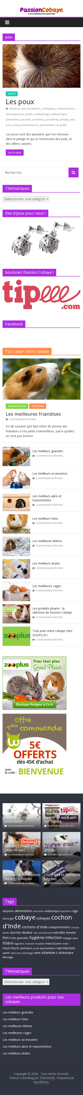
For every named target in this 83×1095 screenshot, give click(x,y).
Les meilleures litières (47, 541)
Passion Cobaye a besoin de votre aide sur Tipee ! (60, 817)
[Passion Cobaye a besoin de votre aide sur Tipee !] (61, 805)
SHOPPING (37, 406)
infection (53, 937)
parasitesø (51, 119)
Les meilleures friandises (33, 414)
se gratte (61, 125)
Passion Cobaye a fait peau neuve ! (21, 848)
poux (15, 125)
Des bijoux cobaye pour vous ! (18, 819)
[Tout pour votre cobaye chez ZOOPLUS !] (16, 629)
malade (29, 943)
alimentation (23, 911)
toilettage (27, 953)
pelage (64, 119)
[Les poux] (42, 46)
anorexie (38, 911)
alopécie (14, 108)
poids (36, 948)
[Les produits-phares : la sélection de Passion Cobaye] (16, 606)
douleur (27, 932)
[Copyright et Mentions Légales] (61, 863)
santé (6, 953)
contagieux (48, 108)
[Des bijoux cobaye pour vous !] (22, 805)
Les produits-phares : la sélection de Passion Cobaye (52, 610)
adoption (8, 911)
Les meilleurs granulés (47, 451)
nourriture (11, 948)
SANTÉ (12, 94)
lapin (75, 938)
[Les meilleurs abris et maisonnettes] (16, 494)
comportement (59, 927)
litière (8, 943)
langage (67, 938)
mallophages (58, 114)
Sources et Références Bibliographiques (22, 876)
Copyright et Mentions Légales (62, 876)
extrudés (59, 932)
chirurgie (8, 918)
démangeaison (15, 114)
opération (26, 948)
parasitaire (12, 119)
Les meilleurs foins (45, 518)
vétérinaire (65, 953)
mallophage (41, 114)
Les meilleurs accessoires (49, 473)
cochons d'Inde (34, 926)
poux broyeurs (29, 125)
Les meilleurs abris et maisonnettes (47, 498)
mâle (66, 943)
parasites (38, 119)
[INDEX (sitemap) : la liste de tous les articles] (61, 834)
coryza (75, 927)
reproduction (65, 948)
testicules (15, 953)
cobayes (43, 918)
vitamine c (49, 952)
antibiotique (52, 911)
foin (6, 937)
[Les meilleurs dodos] (16, 561)
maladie (39, 943)
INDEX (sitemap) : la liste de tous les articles (59, 845)
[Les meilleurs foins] (16, 517)
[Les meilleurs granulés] (16, 449)
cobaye (25, 917)
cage (74, 911)
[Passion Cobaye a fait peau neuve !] (22, 834)
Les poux (20, 101)
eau (36, 932)
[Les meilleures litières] (16, 539)
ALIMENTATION (17, 406)
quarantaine (47, 125)
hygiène (36, 937)
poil (72, 119)
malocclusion (53, 943)
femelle (71, 932)
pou (8, 125)
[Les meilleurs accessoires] (16, 471)
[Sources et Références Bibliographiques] (22, 863)
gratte (29, 114)
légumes (19, 943)
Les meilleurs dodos (46, 563)
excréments (45, 932)
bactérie (65, 911)
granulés (23, 938)
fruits (13, 938)
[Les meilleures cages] (16, 584)
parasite (26, 119)
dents (6, 932)
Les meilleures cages (46, 586)
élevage (8, 957)
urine (37, 953)
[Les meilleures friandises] (42, 361)
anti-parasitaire (30, 108)
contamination (65, 108)
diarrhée (15, 932)
